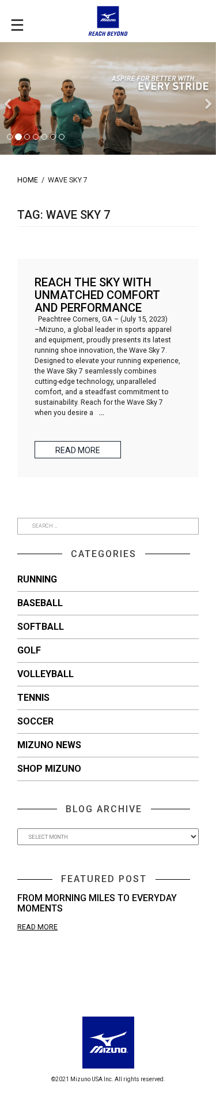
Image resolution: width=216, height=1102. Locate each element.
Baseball (40, 602)
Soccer (35, 721)
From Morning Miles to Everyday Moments (97, 903)
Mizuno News (49, 744)
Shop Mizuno (49, 768)
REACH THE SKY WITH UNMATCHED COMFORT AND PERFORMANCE (97, 295)
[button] (7, 127)
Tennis (33, 697)
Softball (40, 626)
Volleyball (45, 673)
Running (37, 579)
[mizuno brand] (108, 21)
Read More (37, 926)
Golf (29, 650)
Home (27, 179)
